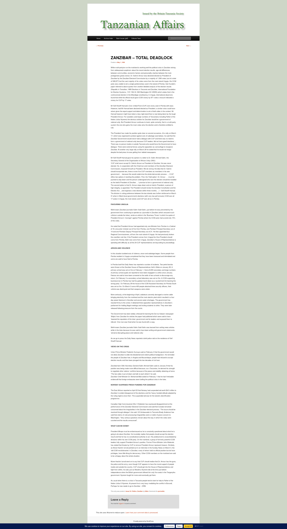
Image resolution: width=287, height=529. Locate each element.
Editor (147, 491)
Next (188, 46)
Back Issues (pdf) (122, 38)
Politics (134, 491)
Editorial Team (136, 38)
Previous (99, 46)
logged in (121, 503)
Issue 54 (128, 491)
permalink (161, 491)
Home (98, 38)
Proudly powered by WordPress (143, 521)
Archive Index (108, 38)
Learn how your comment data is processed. (141, 512)
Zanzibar (140, 491)
